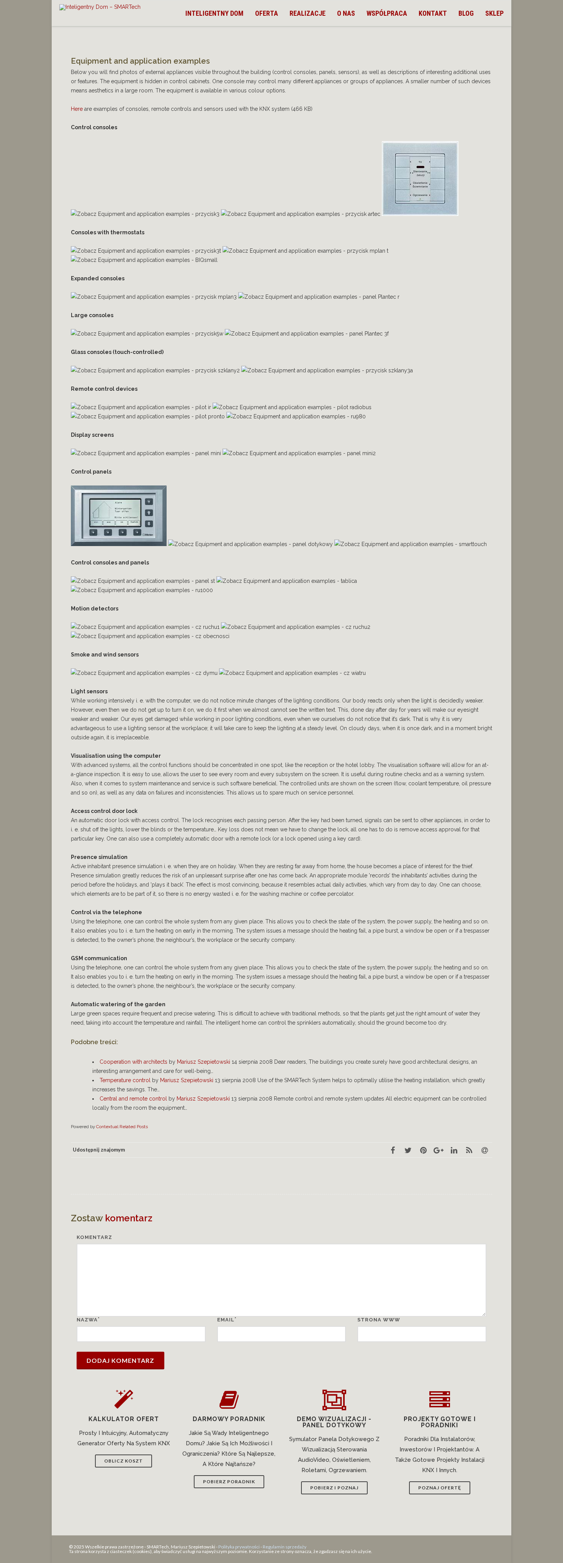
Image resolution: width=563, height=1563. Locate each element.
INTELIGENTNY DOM (214, 13)
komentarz (94, 1237)
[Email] (484, 1150)
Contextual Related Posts (122, 1126)
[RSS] (469, 1150)
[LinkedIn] (454, 1150)
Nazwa (87, 1319)
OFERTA (266, 13)
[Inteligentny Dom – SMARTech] (101, 7)
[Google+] (438, 1150)
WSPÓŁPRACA (387, 13)
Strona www (378, 1319)
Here (77, 109)
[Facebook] (392, 1150)
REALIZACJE (308, 13)
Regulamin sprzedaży (284, 1547)
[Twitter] (408, 1150)
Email (225, 1319)
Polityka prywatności (239, 1547)
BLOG (466, 13)
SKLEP (494, 13)
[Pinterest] (423, 1150)
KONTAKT (433, 13)
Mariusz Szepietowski (203, 1062)
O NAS (346, 13)
